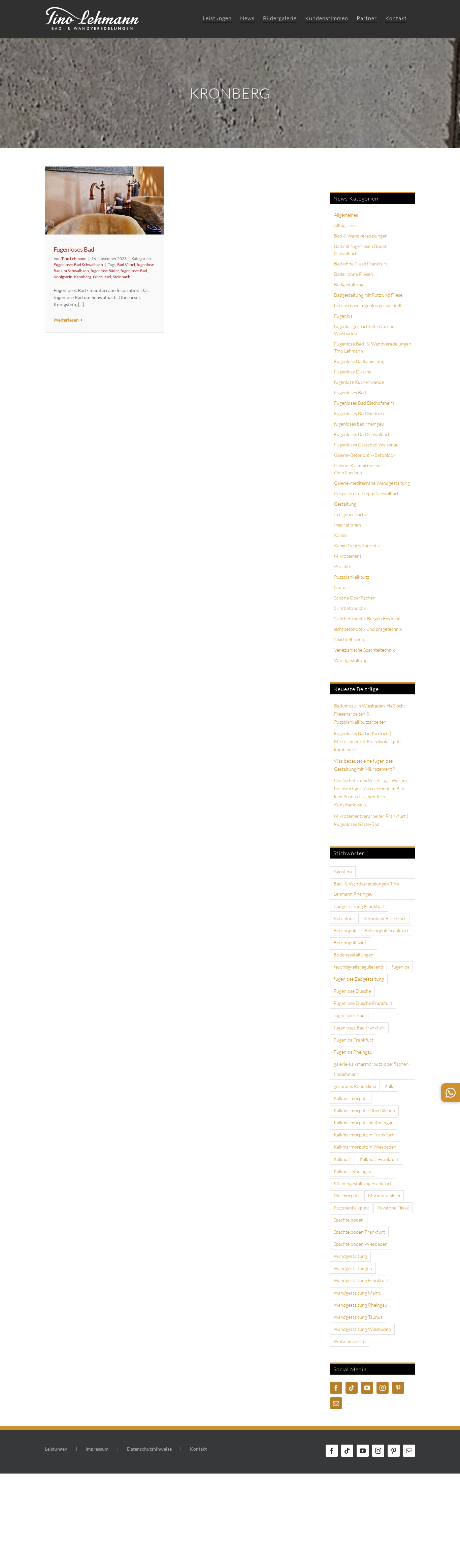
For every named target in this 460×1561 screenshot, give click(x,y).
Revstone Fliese (393, 1207)
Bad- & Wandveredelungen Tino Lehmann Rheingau (366, 889)
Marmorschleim (384, 1195)
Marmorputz (347, 1195)
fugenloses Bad (134, 270)
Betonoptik (345, 930)
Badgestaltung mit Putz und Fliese (368, 295)
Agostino (343, 871)
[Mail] (336, 1403)
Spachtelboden (349, 639)
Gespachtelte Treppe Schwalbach (367, 493)
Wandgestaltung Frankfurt (361, 1280)
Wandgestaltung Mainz (357, 1293)
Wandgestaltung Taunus (358, 1317)
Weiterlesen (66, 320)
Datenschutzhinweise (149, 1449)
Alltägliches (345, 225)
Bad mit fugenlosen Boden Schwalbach (361, 249)
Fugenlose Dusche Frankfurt (363, 1003)
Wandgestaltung (350, 660)
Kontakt (198, 1449)
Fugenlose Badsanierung (359, 361)
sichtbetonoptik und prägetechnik (368, 629)
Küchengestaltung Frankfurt (363, 1183)
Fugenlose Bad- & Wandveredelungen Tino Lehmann (372, 347)
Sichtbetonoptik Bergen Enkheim (367, 618)
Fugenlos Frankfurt (353, 1040)
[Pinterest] (398, 1388)
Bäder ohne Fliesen (353, 274)
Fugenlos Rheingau (353, 1052)
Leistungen (56, 1449)
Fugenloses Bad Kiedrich (359, 413)
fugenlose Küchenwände (359, 382)
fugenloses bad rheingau (359, 424)
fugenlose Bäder (105, 270)
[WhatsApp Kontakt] (450, 1092)
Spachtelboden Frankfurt (359, 1232)
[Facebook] (336, 1388)
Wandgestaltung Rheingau (360, 1305)
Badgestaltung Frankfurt (359, 906)
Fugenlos (343, 316)
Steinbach (121, 276)
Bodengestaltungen (353, 954)
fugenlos (400, 967)
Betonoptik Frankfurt (386, 930)
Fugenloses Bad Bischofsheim (364, 403)
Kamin (340, 535)
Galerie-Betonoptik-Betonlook (365, 455)
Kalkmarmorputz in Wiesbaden (365, 1147)
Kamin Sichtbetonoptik (357, 545)
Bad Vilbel (126, 264)
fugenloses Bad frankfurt (359, 1027)
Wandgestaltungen (353, 1268)
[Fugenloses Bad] (104, 200)
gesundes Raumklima (355, 1086)
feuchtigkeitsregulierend (358, 967)
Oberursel (102, 276)
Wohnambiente (349, 1341)
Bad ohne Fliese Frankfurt (360, 263)
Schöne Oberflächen (354, 598)
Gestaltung (345, 504)
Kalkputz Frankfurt (379, 1159)
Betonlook (344, 918)
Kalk (389, 1086)
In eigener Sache (350, 514)
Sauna (340, 587)
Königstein (63, 276)
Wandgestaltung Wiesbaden (362, 1329)
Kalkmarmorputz (351, 1098)
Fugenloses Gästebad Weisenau (366, 444)
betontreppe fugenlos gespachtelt (368, 305)
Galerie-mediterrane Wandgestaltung (372, 483)
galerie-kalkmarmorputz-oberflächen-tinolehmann (372, 1069)
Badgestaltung (348, 284)
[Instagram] (382, 1388)
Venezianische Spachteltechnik (364, 650)
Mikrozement (347, 556)
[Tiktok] (352, 1388)
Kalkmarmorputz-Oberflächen (364, 1110)
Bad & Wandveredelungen (361, 236)
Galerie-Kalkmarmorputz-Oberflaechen (360, 469)
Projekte (342, 566)
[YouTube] (367, 1388)
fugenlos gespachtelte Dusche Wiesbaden (364, 329)
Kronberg (82, 276)
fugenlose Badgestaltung (359, 979)
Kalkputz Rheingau (352, 1171)
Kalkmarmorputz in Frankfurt (364, 1134)
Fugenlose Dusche (352, 371)
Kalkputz (342, 1159)
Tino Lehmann (74, 258)
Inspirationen (347, 525)
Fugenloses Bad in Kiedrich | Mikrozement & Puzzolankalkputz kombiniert (368, 741)
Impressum (97, 1449)
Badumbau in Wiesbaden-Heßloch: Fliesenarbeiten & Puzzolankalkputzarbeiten (369, 714)
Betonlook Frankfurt (384, 918)
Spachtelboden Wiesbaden (361, 1244)
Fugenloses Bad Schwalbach (78, 264)
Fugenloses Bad (74, 249)
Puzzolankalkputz (351, 577)
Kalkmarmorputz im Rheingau (364, 1122)
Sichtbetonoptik (350, 608)
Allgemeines (346, 215)
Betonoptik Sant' (350, 942)
